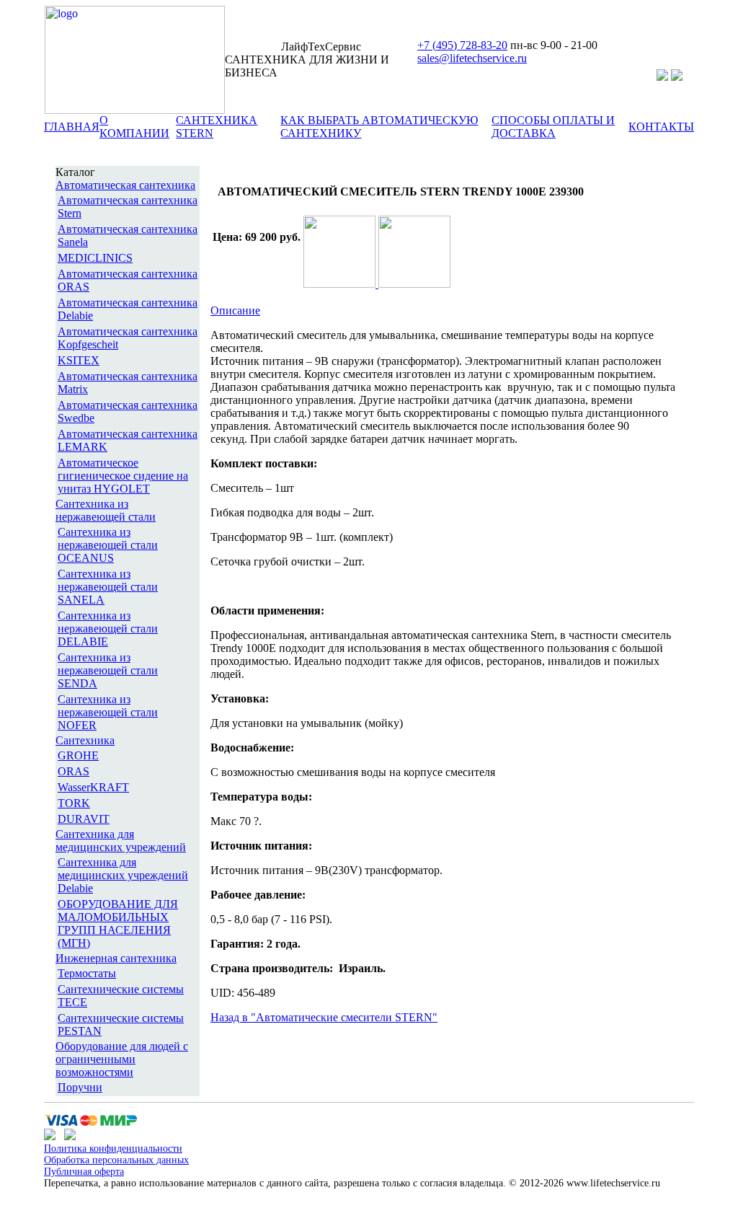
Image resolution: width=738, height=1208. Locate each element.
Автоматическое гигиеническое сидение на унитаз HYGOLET (123, 476)
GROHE (78, 755)
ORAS (73, 771)
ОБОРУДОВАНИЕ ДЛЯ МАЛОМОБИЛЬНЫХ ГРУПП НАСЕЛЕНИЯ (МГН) (118, 923)
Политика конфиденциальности (113, 1148)
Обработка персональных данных (116, 1160)
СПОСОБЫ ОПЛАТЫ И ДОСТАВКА (553, 126)
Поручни (80, 1087)
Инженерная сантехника (116, 958)
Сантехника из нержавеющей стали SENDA (108, 670)
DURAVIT (84, 819)
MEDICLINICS (95, 258)
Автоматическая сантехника (125, 185)
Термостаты (87, 973)
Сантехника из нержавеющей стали (105, 510)
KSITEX (78, 360)
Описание (235, 310)
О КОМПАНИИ (134, 126)
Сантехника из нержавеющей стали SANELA (108, 587)
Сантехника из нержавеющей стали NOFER (108, 712)
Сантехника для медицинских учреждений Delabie (123, 875)
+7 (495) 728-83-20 (462, 45)
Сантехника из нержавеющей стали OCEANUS (108, 545)
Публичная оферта (84, 1171)
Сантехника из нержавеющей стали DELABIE (108, 628)
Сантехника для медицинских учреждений (120, 840)
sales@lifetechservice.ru (472, 58)
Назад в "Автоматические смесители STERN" (323, 1017)
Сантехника (85, 740)
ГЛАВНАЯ (71, 126)
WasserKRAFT (93, 787)
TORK (74, 803)
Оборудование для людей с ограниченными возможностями (121, 1059)
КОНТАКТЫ (661, 126)
